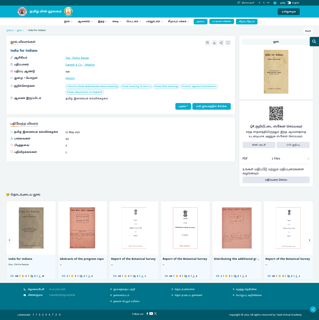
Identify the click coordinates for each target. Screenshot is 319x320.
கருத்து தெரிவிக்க (246, 289)
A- (260, 2)
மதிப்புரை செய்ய (276, 179)
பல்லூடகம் (153, 21)
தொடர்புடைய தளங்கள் (188, 295)
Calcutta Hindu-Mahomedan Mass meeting (92, 86)
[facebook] (148, 313)
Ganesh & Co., (74, 64)
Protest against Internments (199, 86)
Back (308, 31)
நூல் (67, 21)
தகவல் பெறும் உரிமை (126, 301)
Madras (90, 64)
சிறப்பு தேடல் (246, 21)
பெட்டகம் (132, 21)
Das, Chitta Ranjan (77, 58)
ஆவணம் (84, 21)
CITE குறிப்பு (293, 145)
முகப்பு (200, 21)
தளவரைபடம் (121, 295)
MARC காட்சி (259, 145)
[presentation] (9, 240)
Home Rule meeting (166, 86)
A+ (268, 2)
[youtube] (151, 313)
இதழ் (101, 21)
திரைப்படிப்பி (247, 2)
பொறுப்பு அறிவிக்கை (249, 295)
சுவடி (115, 21)
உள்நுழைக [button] (289, 11)
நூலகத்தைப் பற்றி (124, 289)
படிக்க (182, 106)
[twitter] (156, 313)
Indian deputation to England (84, 92)
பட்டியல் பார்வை (221, 21)
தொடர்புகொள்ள (185, 289)
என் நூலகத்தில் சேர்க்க (211, 106)
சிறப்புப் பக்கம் (177, 21)
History (70, 78)
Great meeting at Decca (136, 86)
